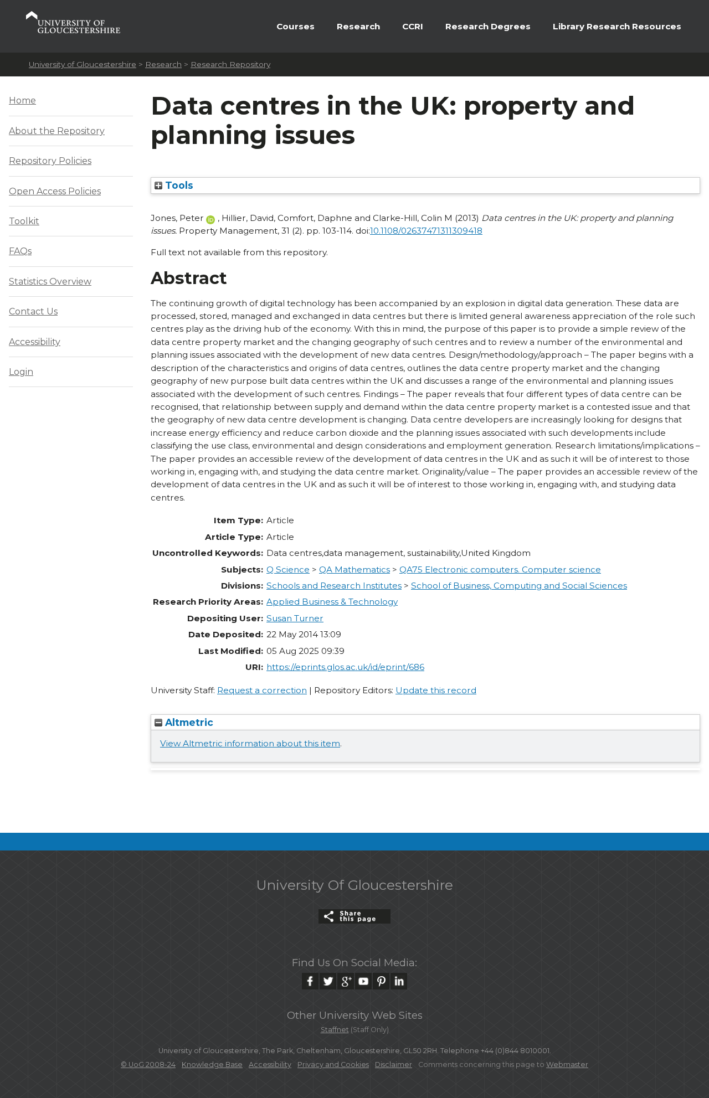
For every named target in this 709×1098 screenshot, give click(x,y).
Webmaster (567, 1064)
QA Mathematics (354, 569)
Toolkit (24, 221)
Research (358, 26)
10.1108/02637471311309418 (426, 230)
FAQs (20, 251)
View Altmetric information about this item (250, 743)
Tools (177, 185)
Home (22, 100)
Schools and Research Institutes (334, 585)
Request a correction (262, 690)
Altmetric (187, 722)
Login (21, 372)
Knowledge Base (212, 1064)
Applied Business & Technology (332, 601)
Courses (295, 26)
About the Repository (57, 131)
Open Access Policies (55, 191)
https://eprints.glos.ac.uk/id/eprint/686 (345, 667)
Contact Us (33, 311)
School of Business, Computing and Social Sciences (519, 585)
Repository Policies (50, 161)
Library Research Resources (617, 26)
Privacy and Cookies (333, 1064)
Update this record (435, 690)
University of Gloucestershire (82, 64)
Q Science (288, 569)
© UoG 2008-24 (148, 1064)
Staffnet (335, 1029)
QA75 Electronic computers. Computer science (500, 569)
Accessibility (34, 342)
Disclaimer (393, 1064)
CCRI (412, 26)
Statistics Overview (50, 281)
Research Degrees (488, 26)
